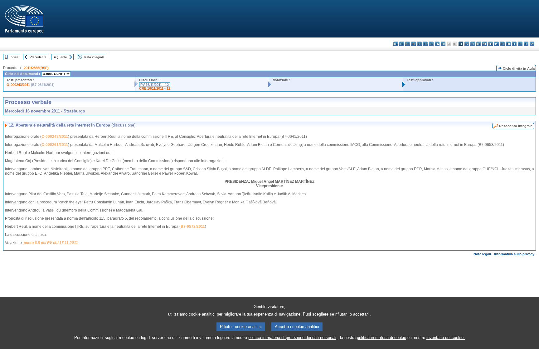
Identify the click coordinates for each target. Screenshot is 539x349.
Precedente (38, 57)
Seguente (60, 57)
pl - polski (496, 44)
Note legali (482, 254)
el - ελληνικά (431, 44)
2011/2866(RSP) (36, 68)
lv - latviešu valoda (466, 44)
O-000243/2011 (18, 85)
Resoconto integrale (515, 126)
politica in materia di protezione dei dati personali (292, 337)
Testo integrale (93, 57)
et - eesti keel (425, 44)
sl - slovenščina (520, 44)
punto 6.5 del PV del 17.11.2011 (51, 243)
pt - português (502, 44)
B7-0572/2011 (193, 226)
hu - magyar (478, 44)
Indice (14, 57)
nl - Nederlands (490, 44)
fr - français (443, 44)
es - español (401, 44)
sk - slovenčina (514, 44)
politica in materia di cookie (381, 337)
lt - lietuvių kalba (472, 44)
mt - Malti (484, 44)
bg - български (395, 44)
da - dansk (413, 44)
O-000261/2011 (54, 144)
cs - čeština (407, 44)
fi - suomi (526, 44)
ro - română (508, 44)
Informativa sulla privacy (514, 254)
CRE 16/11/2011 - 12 (154, 88)
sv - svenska (532, 44)
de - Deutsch (419, 44)
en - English (437, 44)
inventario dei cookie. (445, 337)
